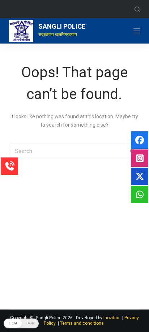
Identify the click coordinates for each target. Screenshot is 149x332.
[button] (21, 323)
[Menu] (136, 31)
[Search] (137, 9)
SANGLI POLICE (61, 26)
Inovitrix (112, 317)
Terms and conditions (82, 323)
